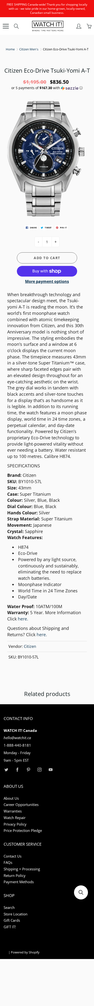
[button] (47, 87)
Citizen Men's (28, 49)
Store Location (15, 914)
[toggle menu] (5, 26)
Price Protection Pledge (23, 830)
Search (9, 907)
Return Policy (15, 875)
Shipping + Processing (22, 869)
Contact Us (12, 856)
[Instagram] (39, 769)
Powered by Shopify (25, 952)
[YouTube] (50, 769)
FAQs (8, 862)
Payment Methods (19, 882)
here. (42, 634)
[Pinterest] (28, 769)
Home (10, 49)
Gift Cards (12, 920)
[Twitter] (6, 769)
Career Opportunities (21, 804)
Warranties (13, 811)
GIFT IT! (10, 927)
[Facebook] (17, 769)
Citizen (30, 646)
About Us (11, 798)
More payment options (47, 281)
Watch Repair (15, 817)
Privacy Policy (15, 824)
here (23, 619)
